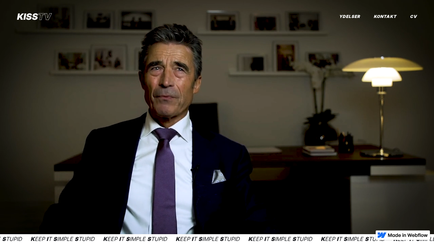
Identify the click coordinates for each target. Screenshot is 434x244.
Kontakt (385, 16)
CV (413, 16)
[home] (34, 16)
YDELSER (349, 16)
